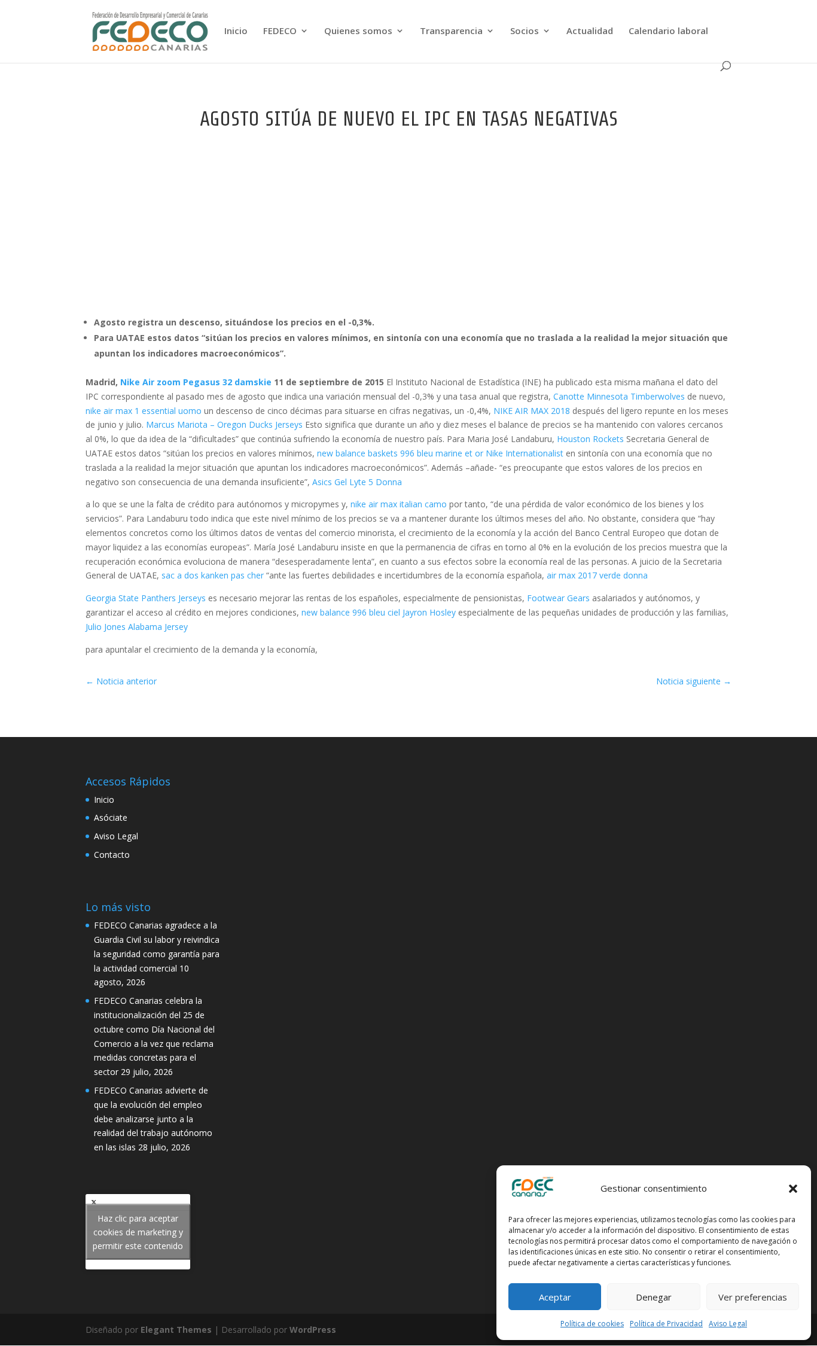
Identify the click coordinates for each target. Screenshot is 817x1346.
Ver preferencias (752, 1297)
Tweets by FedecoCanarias (138, 1232)
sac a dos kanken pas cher (212, 575)
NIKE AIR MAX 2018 (531, 410)
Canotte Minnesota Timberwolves (619, 396)
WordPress (312, 1329)
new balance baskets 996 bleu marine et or (400, 453)
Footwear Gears (558, 598)
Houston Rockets (590, 438)
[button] (793, 1189)
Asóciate (110, 817)
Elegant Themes (176, 1329)
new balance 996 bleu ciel (350, 612)
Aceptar (555, 1297)
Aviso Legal (728, 1323)
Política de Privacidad (666, 1323)
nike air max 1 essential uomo (144, 410)
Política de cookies (592, 1323)
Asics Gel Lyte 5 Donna (357, 482)
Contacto (112, 854)
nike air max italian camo (398, 504)
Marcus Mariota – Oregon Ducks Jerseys (224, 424)
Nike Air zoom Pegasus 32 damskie (196, 382)
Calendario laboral (668, 31)
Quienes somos (358, 31)
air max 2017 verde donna (597, 575)
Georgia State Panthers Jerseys (146, 598)
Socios (524, 31)
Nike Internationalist (524, 453)
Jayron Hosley (429, 612)
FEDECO (280, 31)
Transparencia (451, 31)
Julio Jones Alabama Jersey (137, 626)
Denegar (654, 1297)
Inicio (236, 31)
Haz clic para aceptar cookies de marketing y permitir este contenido (138, 1232)
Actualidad (589, 31)
